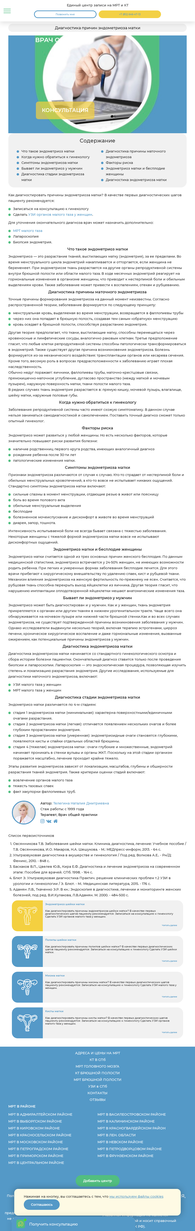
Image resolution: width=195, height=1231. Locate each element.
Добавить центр (97, 1181)
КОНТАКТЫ (97, 1093)
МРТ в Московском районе (35, 1142)
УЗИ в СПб (97, 1086)
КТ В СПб (98, 1060)
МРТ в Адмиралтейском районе (40, 1114)
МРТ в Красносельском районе (39, 1135)
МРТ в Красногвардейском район (132, 1128)
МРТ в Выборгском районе (35, 1121)
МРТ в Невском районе (120, 1142)
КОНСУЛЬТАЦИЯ (65, 110)
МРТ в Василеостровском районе (132, 1114)
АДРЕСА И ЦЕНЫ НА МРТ (97, 1053)
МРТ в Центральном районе (36, 1163)
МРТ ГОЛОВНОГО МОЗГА (97, 1066)
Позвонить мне (65, 14)
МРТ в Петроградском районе (38, 1149)
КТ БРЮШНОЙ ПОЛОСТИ (97, 1073)
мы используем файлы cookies (136, 1196)
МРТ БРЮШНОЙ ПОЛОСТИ (98, 1080)
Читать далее (169, 925)
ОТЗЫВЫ (98, 1100)
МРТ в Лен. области (117, 1135)
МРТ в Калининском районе (126, 1121)
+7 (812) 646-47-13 (130, 14)
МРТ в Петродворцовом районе (130, 1149)
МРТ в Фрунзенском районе (125, 1156)
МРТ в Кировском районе (34, 1128)
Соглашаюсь (42, 1204)
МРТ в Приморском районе (35, 1156)
